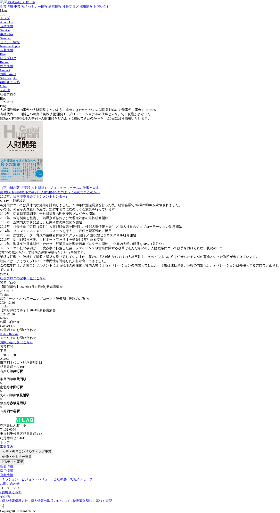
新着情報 (54, 6)
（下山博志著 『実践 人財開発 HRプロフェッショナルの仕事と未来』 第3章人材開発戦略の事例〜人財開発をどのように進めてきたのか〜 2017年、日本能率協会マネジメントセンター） (51, 192)
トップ (5, 442)
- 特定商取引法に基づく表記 (91, 501)
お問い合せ (101, 6)
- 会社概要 (59, 479)
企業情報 (6, 6)
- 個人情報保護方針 (14, 501)
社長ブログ (70, 6)
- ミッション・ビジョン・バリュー (25, 479)
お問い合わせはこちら (16, 342)
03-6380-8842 (9, 334)
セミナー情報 (38, 6)
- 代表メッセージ (80, 479)
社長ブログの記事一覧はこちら (23, 278)
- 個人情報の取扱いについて (49, 501)
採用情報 (86, 6)
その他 (5, 496)
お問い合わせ (10, 483)
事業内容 (20, 6)
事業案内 (6, 446)
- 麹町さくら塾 (11, 492)
